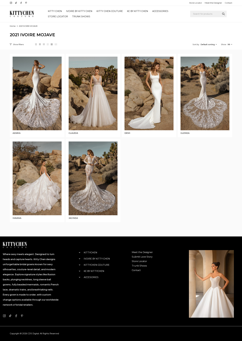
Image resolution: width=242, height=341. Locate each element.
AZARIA (16, 133)
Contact (228, 3)
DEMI (127, 133)
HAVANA (17, 218)
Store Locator (195, 3)
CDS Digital (33, 333)
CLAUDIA (73, 133)
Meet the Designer (213, 3)
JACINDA (73, 218)
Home (13, 26)
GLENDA (185, 133)
